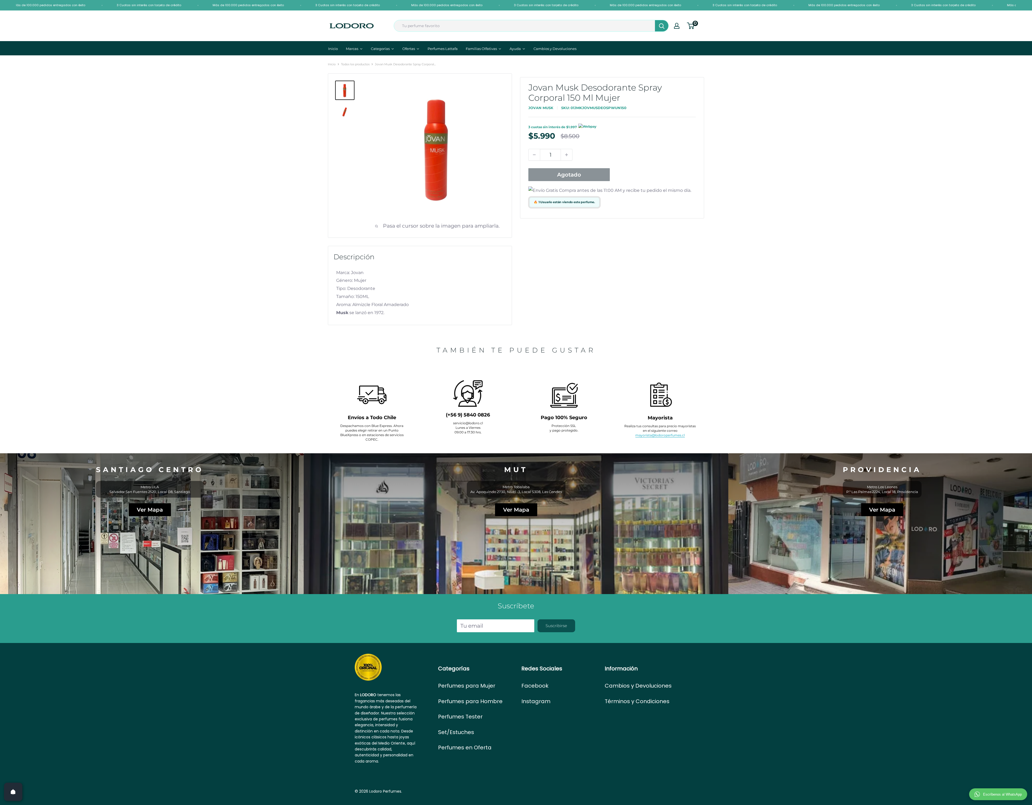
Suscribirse (556, 625)
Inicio (332, 64)
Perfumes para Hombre (470, 701)
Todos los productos (355, 64)
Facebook (535, 685)
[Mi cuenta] (676, 26)
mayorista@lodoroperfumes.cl (660, 435)
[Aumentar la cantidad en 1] (566, 154)
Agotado (569, 174)
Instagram (535, 701)
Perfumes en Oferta (465, 747)
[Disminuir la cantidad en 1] (534, 154)
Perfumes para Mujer (466, 685)
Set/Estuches (456, 732)
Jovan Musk (540, 108)
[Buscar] (661, 25)
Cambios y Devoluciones (638, 685)
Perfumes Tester (460, 716)
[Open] (13, 792)
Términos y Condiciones (637, 701)
